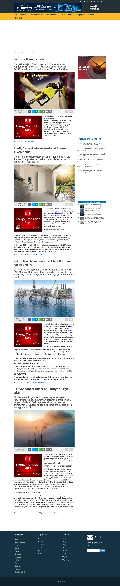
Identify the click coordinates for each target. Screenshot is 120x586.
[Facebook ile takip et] (84, 1)
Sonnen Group (61, 213)
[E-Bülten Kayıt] (104, 1)
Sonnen (35, 255)
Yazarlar (65, 551)
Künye (65, 542)
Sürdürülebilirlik (20, 572)
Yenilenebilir (51, 15)
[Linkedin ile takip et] (91, 1)
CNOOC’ (28, 382)
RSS (40, 554)
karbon (44, 513)
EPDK (39, 513)
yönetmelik (51, 513)
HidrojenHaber (88, 202)
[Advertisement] (60, 34)
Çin (24, 382)
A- (71, 111)
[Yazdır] (47, 111)
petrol (40, 382)
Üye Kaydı (66, 557)
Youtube (41, 551)
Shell (24, 255)
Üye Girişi (66, 560)
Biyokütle (18, 554)
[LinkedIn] (36, 111)
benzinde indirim (28, 142)
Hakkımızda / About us (69, 554)
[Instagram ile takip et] (94, 1)
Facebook (42, 539)
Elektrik (23, 15)
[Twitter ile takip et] (88, 1)
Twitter (41, 542)
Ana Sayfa (66, 539)
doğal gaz (45, 382)
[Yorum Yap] (50, 111)
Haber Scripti (58, 582)
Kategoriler (19, 535)
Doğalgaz (80, 15)
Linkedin (42, 545)
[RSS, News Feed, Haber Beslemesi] (101, 1)
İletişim (65, 545)
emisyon (30, 513)
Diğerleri (18, 18)
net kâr (34, 382)
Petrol (70, 15)
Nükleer (91, 15)
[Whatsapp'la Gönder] (40, 111)
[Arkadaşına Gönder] (43, 111)
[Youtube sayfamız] (98, 1)
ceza (35, 513)
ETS (57, 513)
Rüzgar (17, 551)
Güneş (17, 548)
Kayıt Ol (102, 550)
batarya (29, 255)
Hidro (17, 545)
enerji (25, 513)
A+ (66, 111)
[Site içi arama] (81, 1)
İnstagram (42, 548)
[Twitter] (33, 111)
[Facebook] (29, 111)
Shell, (51, 211)
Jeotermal (18, 557)
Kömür (62, 15)
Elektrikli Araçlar (36, 15)
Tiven (41, 255)
